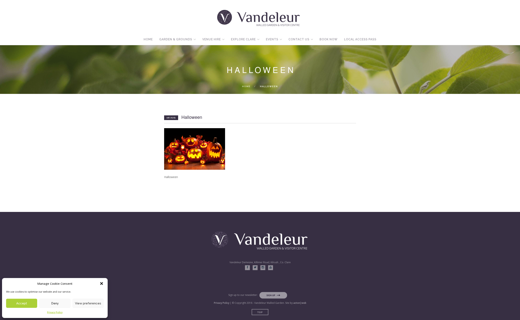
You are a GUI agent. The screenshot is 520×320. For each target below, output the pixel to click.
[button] (102, 283)
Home (148, 39)
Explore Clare (243, 39)
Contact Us (298, 39)
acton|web (299, 303)
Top (260, 312)
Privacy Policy (55, 312)
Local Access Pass (360, 39)
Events (272, 39)
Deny (55, 303)
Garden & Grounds (175, 39)
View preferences (88, 303)
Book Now (329, 39)
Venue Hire (211, 39)
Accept (21, 303)
